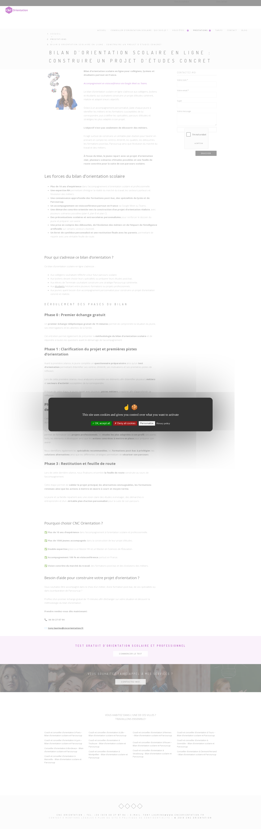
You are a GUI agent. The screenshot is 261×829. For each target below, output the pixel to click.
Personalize (146, 423)
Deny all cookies (126, 423)
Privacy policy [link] (163, 423)
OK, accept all (102, 423)
